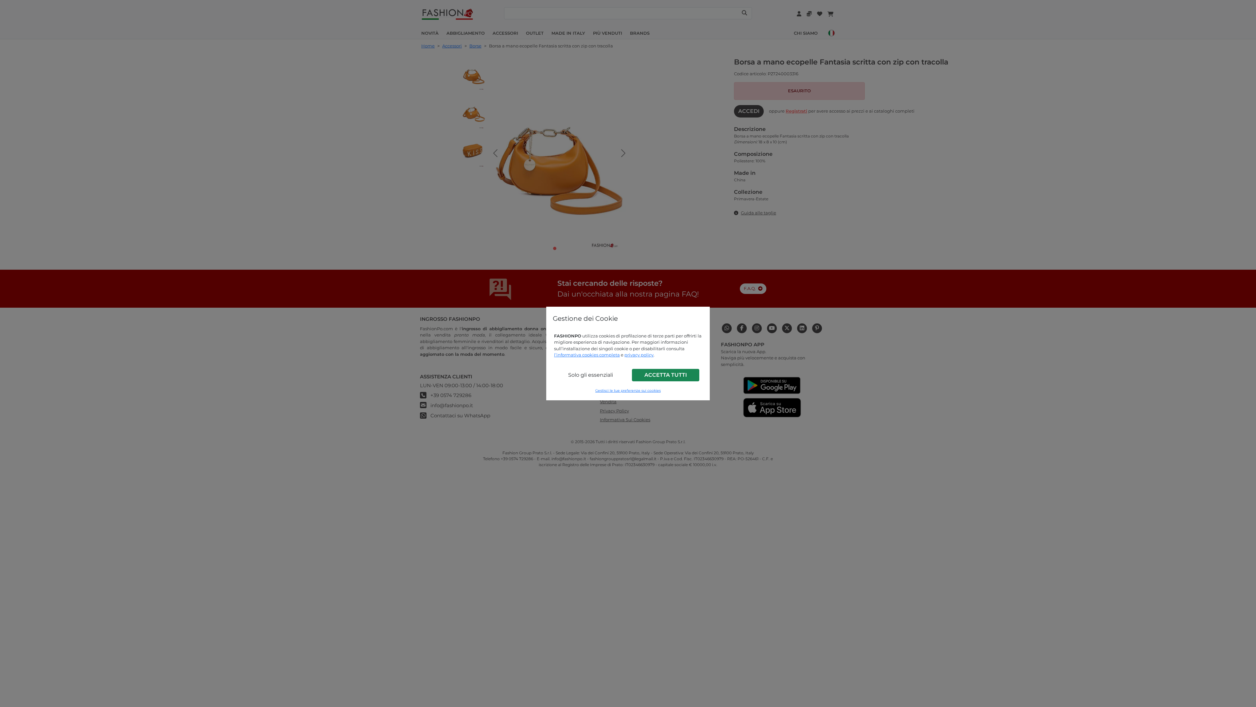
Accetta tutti (665, 375)
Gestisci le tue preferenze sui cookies (628, 391)
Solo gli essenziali (590, 375)
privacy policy (639, 354)
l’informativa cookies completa (587, 354)
